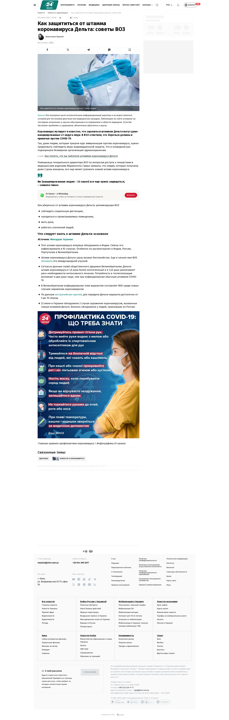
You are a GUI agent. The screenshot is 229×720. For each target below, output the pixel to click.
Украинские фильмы (51, 642)
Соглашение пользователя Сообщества (150, 579)
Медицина (94, 5)
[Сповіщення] (178, 5)
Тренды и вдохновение (129, 646)
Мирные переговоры (89, 612)
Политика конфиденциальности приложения (148, 572)
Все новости (48, 601)
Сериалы (46, 653)
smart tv (147, 702)
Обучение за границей (90, 656)
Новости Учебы (88, 635)
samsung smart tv (163, 702)
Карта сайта (171, 581)
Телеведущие (116, 576)
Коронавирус (68, 5)
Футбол (160, 642)
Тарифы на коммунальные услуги (171, 616)
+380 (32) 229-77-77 (126, 688)
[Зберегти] (129, 50)
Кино (44, 635)
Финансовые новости (166, 612)
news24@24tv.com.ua (48, 563)
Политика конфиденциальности (148, 559)
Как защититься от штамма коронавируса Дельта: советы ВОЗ (96, 13)
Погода (45, 623)
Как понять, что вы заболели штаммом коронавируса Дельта (81, 156)
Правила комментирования (150, 585)
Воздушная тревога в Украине (93, 616)
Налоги (160, 619)
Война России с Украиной (93, 601)
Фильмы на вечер (49, 646)
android (118, 702)
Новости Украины (49, 608)
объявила (47, 261)
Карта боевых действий (90, 608)
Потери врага (86, 626)
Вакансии (170, 567)
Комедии (46, 650)
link (73, 579)
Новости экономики (167, 601)
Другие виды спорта (166, 653)
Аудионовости (48, 619)
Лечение (82, 5)
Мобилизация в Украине (131, 601)
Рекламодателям (118, 581)
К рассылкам (90, 672)
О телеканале (116, 572)
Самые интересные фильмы (54, 639)
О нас (113, 559)
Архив (168, 576)
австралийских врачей (68, 294)
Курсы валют (162, 608)
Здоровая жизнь (111, 5)
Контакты (170, 563)
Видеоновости (48, 616)
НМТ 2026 (84, 649)
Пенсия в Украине (165, 623)
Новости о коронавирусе (58, 13)
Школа (83, 645)
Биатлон (160, 650)
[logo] (49, 5)
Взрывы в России (87, 623)
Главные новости (49, 605)
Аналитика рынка (126, 639)
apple (132, 702)
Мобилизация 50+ (126, 608)
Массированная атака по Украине (95, 619)
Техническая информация (177, 559)
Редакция (115, 563)
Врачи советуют (131, 5)
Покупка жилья (125, 642)
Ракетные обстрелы (89, 605)
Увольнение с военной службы (132, 605)
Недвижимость (126, 635)
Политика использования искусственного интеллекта (150, 566)
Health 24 (41, 13)
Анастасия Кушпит (55, 37)
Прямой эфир (48, 612)
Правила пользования (120, 585)
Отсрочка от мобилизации (130, 619)
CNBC (51, 42)
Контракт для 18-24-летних (130, 616)
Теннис (160, 646)
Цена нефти (162, 605)
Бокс (159, 639)
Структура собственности (176, 572)
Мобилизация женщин (128, 612)
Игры (168, 585)
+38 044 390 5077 (80, 563)
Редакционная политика (121, 567)
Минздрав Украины (61, 239)
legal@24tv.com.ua (141, 690)
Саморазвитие (86, 653)
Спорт (160, 635)
